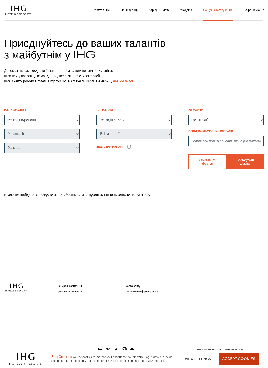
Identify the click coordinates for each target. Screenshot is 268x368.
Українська (253, 10)
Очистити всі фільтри (207, 162)
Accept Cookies (238, 359)
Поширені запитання (69, 286)
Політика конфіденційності (142, 291)
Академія (186, 10)
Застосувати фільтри (245, 162)
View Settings (198, 359)
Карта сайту (132, 286)
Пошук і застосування (218, 10)
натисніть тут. (123, 81)
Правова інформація (69, 291)
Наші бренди (129, 10)
